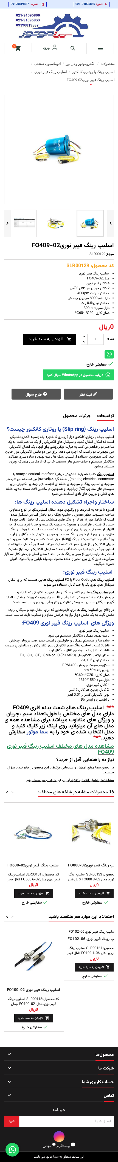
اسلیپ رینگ (89, 610)
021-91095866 (85, 4)
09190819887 (20, 4)
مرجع (110, 254)
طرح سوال (34, 395)
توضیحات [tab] (105, 416)
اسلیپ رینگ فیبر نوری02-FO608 (33, 866)
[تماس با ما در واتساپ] (12, 1150)
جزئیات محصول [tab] (77, 416)
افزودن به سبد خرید (50, 339)
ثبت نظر (86, 395)
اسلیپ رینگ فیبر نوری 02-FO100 (33, 990)
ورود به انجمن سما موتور (43, 780)
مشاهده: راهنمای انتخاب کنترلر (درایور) (87, 780)
